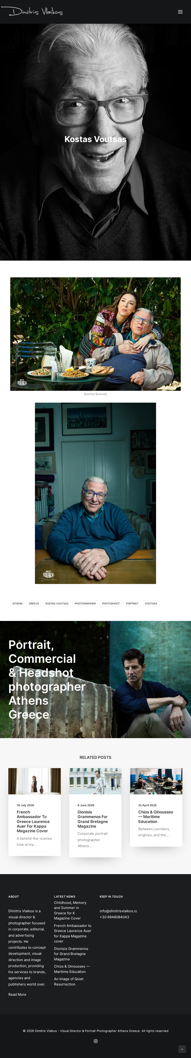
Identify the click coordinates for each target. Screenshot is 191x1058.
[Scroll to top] (182, 1049)
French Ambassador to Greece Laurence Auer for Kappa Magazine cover (33, 821)
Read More (17, 994)
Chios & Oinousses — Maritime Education (155, 817)
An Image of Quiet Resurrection (68, 981)
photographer (85, 603)
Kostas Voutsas (56, 603)
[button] (180, 11)
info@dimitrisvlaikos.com (120, 911)
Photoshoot (111, 603)
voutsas (151, 603)
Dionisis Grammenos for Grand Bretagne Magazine (93, 819)
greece (34, 603)
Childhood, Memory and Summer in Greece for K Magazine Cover (70, 910)
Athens (17, 603)
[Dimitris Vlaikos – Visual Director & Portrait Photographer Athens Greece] (32, 11)
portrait (132, 603)
